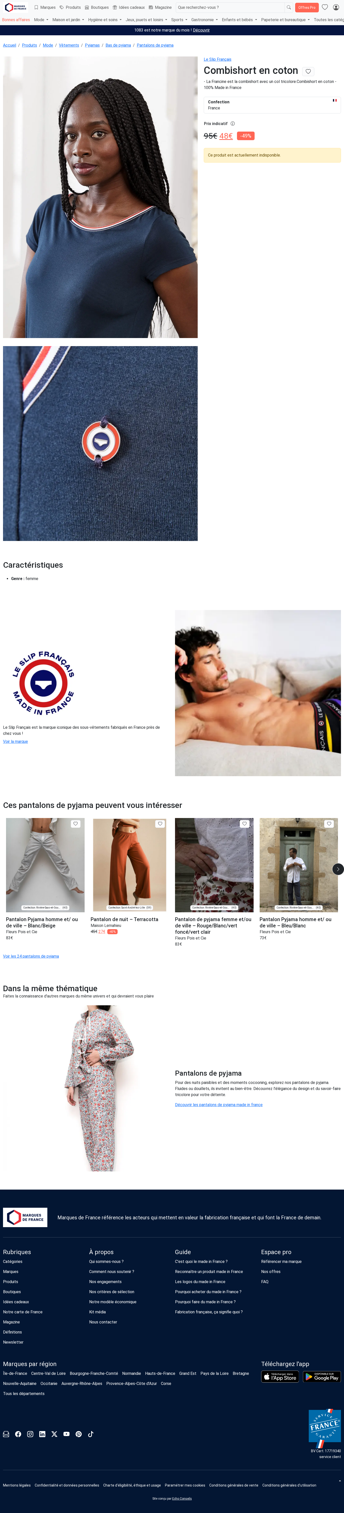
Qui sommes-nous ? (106, 1261)
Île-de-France (15, 1373)
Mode (48, 45)
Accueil (9, 45)
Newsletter (13, 1342)
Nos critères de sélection (111, 1291)
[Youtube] (66, 1435)
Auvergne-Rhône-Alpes (81, 1383)
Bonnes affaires (16, 19)
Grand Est (187, 1373)
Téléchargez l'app (285, 1364)
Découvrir (201, 30)
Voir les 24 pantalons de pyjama (31, 956)
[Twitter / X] (54, 1435)
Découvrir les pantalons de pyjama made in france (219, 1104)
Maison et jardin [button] (66, 19)
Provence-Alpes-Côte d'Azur (131, 1383)
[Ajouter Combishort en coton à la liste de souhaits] (308, 71)
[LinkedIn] (42, 1435)
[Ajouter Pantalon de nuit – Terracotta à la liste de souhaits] (160, 824)
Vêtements (69, 45)
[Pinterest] (79, 1435)
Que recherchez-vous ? (198, 7)
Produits (73, 7)
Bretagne (241, 1373)
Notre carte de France (23, 1312)
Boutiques (100, 7)
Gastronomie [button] (203, 19)
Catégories (12, 1261)
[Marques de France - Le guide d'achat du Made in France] (15, 7)
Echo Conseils (182, 1498)
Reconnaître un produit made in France (209, 1271)
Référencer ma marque (281, 1261)
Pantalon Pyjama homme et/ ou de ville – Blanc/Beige (42, 922)
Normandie (131, 1373)
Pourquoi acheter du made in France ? (208, 1291)
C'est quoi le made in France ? (201, 1261)
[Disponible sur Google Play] (322, 1376)
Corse (166, 1383)
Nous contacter (103, 1322)
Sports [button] (177, 19)
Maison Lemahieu (106, 925)
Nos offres (271, 1271)
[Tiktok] (91, 1435)
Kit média (97, 1312)
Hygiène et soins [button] (103, 19)
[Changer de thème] (339, 1480)
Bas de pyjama (118, 45)
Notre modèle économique (112, 1301)
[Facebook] (18, 1435)
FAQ (264, 1281)
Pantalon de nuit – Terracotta (124, 919)
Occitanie (49, 1383)
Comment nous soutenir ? (111, 1271)
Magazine (163, 7)
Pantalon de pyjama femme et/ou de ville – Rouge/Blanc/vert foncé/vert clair (213, 925)
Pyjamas (92, 45)
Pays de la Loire (214, 1373)
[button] (185, 1485)
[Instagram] (30, 1435)
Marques (48, 7)
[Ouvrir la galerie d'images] (100, 198)
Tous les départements (24, 1393)
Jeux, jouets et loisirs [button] (145, 19)
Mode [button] (39, 19)
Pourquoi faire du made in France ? (205, 1301)
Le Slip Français (217, 59)
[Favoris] (325, 7)
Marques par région (30, 1364)
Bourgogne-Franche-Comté (94, 1373)
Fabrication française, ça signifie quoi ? (209, 1312)
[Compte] (336, 7)
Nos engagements (105, 1281)
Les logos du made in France (200, 1281)
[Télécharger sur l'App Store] (280, 1377)
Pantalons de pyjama (155, 45)
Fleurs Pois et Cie (21, 931)
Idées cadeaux (132, 7)
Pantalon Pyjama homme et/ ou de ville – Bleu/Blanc (295, 922)
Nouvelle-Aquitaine (20, 1383)
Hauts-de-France (160, 1373)
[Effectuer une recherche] (289, 7)
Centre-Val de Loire (48, 1373)
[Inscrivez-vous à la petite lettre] (6, 1435)
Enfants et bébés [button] (238, 19)
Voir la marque (15, 741)
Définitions (12, 1332)
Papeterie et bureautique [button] (284, 19)
